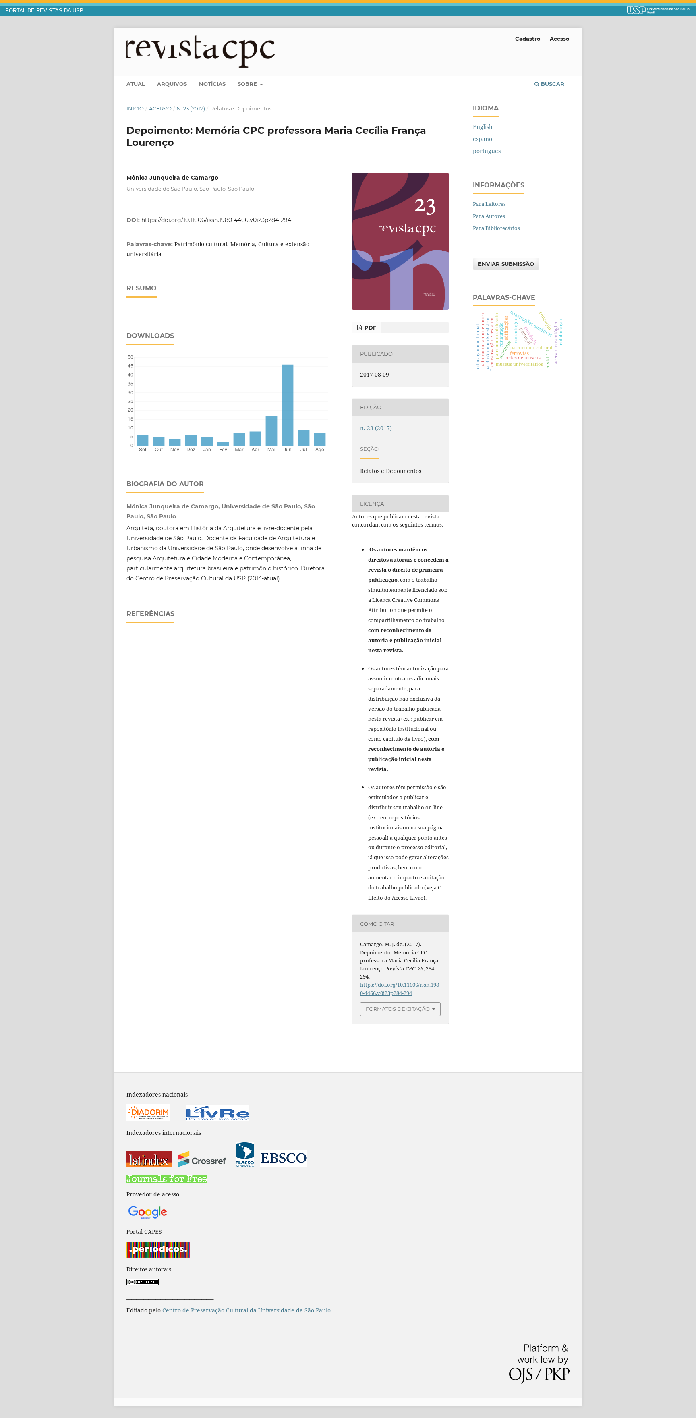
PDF (369, 327)
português (487, 151)
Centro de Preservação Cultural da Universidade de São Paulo (246, 1310)
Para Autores (489, 216)
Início (135, 108)
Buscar (551, 84)
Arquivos (172, 84)
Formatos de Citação (398, 1008)
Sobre (248, 84)
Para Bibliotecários (496, 228)
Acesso (560, 38)
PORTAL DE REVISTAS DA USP (44, 11)
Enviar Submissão (506, 264)
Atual (135, 84)
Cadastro (528, 38)
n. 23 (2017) (190, 108)
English (483, 127)
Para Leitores (489, 203)
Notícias (212, 84)
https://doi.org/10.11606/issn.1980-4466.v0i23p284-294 (216, 220)
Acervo (160, 108)
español (483, 139)
